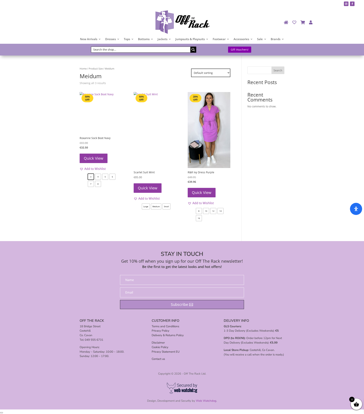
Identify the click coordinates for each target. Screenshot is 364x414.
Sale (260, 39)
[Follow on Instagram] (346, 4)
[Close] (1, 412)
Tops (127, 39)
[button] (93, 168)
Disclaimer (158, 342)
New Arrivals (88, 39)
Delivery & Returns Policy (168, 335)
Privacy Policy (160, 331)
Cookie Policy (160, 347)
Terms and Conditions (165, 326)
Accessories (241, 39)
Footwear (219, 39)
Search (278, 70)
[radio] (91, 177)
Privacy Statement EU (166, 352)
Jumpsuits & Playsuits (190, 39)
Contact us (158, 359)
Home (83, 68)
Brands (275, 39)
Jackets (162, 39)
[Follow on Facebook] (352, 4)
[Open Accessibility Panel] (356, 209)
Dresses (110, 39)
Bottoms (144, 39)
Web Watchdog (206, 401)
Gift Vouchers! (240, 49)
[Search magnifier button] (193, 49)
